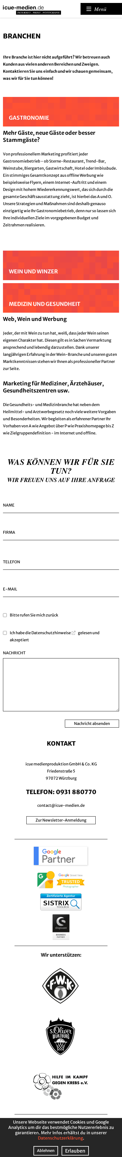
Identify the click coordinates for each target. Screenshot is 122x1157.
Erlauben (75, 1151)
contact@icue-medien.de (61, 805)
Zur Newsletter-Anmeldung (61, 820)
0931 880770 (76, 792)
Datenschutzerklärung (60, 1138)
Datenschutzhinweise (51, 632)
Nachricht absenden (92, 723)
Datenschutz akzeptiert (61, 625)
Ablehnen (45, 1150)
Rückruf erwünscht (61, 608)
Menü (100, 8)
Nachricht (14, 652)
